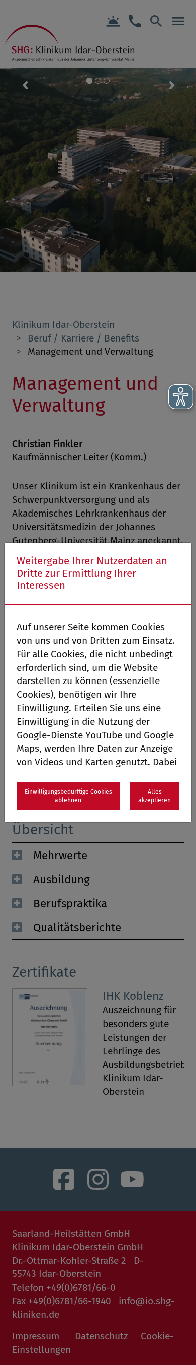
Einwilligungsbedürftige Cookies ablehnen (68, 796)
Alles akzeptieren (154, 796)
